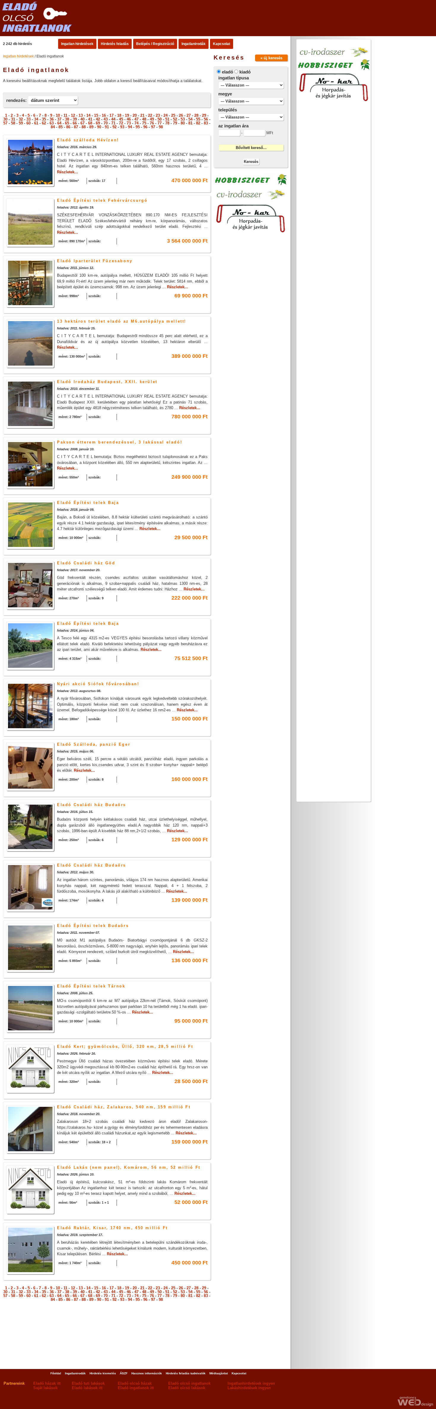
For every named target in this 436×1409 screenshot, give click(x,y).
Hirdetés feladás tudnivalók (186, 1373)
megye (225, 93)
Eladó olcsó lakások (186, 1388)
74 (136, 123)
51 (167, 119)
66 (75, 123)
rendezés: (16, 100)
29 (204, 115)
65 (67, 123)
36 (52, 119)
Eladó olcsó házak (135, 1383)
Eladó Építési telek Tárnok (91, 986)
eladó (227, 71)
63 (52, 123)
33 (28, 119)
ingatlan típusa (233, 77)
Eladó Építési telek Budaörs (93, 925)
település (227, 109)
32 (21, 119)
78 (167, 123)
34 (36, 119)
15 (96, 115)
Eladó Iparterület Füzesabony (95, 261)
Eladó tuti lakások (88, 1383)
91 (107, 127)
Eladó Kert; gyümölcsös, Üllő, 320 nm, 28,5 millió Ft (125, 1046)
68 (90, 123)
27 (189, 115)
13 (81, 115)
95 (138, 127)
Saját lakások (45, 1388)
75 (144, 123)
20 (135, 115)
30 (5, 119)
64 (59, 123)
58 (13, 123)
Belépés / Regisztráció (155, 44)
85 (60, 127)
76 (152, 123)
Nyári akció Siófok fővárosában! (98, 684)
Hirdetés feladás (115, 44)
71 (113, 123)
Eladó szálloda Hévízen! (88, 140)
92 (114, 127)
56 (206, 119)
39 (75, 119)
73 (129, 123)
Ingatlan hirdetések (77, 44)
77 (159, 123)
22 (150, 115)
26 (181, 115)
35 (44, 119)
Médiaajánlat (218, 1373)
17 (111, 115)
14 (88, 115)
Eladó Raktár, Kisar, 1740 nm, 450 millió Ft (112, 1228)
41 (90, 119)
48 (144, 119)
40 (82, 119)
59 (21, 123)
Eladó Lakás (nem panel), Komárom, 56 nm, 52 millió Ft (129, 1167)
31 (13, 119)
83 (206, 123)
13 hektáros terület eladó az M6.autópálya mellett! (121, 321)
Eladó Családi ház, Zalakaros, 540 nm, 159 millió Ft (124, 1107)
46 (129, 119)
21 (142, 115)
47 (136, 119)
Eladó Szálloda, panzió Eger (93, 744)
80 (183, 123)
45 (121, 119)
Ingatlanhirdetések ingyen (251, 1383)
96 (145, 127)
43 (106, 119)
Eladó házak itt (47, 1383)
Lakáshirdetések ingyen (249, 1388)
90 (99, 127)
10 (58, 115)
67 (82, 123)
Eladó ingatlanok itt (136, 1388)
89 (91, 127)
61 (36, 123)
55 (198, 119)
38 (67, 119)
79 (175, 123)
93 (122, 127)
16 (104, 115)
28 (196, 115)
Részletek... (67, 172)
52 (175, 119)
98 (161, 127)
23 (158, 115)
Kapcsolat (221, 44)
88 (84, 127)
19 (127, 115)
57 (5, 123)
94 (130, 127)
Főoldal (55, 1373)
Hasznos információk (146, 1373)
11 (65, 115)
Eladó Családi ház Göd (86, 563)
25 (173, 115)
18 (119, 115)
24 (165, 115)
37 (59, 119)
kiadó (245, 71)
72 (121, 123)
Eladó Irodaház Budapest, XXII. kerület (107, 382)
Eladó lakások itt (87, 1388)
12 (73, 115)
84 (53, 127)
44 (113, 119)
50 (159, 119)
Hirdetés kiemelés (103, 1373)
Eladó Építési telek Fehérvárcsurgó (102, 200)
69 (98, 123)
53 (183, 119)
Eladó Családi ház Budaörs (91, 805)
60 (28, 123)
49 (152, 119)
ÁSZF (124, 1373)
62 (44, 123)
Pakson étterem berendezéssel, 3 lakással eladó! (119, 442)
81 (190, 123)
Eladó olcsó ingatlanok (189, 1383)
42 (98, 119)
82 (198, 123)
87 (76, 127)
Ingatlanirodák (194, 44)
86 (68, 127)
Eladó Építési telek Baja (88, 502)
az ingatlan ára (233, 125)
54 (190, 119)
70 (106, 123)
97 (153, 127)
